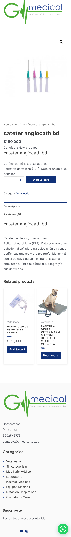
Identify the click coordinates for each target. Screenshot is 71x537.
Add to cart (41, 179)
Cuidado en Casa (18, 497)
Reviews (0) (12, 214)
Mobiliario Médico (18, 471)
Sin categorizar (16, 466)
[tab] (35, 206)
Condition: (11, 147)
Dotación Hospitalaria (21, 492)
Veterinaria (20, 124)
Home (7, 124)
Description (12, 206)
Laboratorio (14, 476)
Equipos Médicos (18, 487)
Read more (51, 355)
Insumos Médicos (18, 482)
